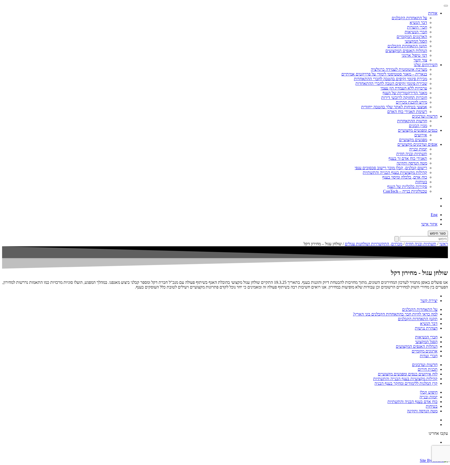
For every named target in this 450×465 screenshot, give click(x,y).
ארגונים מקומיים (425, 351)
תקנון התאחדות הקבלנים (407, 46)
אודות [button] (433, 13)
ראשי (443, 244)
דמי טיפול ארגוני (414, 55)
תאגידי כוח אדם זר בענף (408, 158)
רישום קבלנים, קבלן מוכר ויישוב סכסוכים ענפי (391, 168)
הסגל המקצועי (416, 41)
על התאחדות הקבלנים (409, 18)
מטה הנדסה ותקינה (412, 163)
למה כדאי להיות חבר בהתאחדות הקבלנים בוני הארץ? (395, 314)
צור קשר (420, 60)
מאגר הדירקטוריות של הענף (405, 93)
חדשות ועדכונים (425, 364)
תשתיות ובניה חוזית (411, 154)
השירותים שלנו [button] (426, 64)
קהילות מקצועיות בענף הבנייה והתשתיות (395, 172)
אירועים (420, 135)
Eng (434, 214)
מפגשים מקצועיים (413, 139)
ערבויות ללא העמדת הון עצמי (403, 88)
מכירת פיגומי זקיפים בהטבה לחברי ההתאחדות (390, 79)
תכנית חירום (428, 369)
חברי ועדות (429, 356)
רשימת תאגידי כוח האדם (407, 111)
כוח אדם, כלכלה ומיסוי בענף (404, 177)
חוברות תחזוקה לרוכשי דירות (404, 97)
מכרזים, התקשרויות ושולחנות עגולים (373, 244)
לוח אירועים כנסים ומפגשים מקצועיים (408, 374)
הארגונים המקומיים (412, 36)
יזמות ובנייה (418, 149)
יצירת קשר (429, 300)
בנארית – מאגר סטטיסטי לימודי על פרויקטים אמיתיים (384, 74)
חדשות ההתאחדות (412, 121)
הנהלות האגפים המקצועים (406, 50)
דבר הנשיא (418, 22)
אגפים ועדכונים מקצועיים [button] (417, 144)
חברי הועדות (417, 27)
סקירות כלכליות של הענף (407, 186)
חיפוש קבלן (429, 392)
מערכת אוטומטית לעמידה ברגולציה (399, 69)
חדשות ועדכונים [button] (425, 116)
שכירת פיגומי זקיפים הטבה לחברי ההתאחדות (391, 83)
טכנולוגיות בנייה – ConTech (405, 191)
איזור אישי (429, 224)
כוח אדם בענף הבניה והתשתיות (413, 401)
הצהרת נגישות (426, 328)
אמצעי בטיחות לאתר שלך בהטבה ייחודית (394, 107)
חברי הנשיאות (416, 32)
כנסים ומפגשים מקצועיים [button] (418, 130)
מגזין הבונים (418, 125)
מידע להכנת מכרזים (411, 102)
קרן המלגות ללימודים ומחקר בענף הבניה (406, 383)
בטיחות (421, 182)
